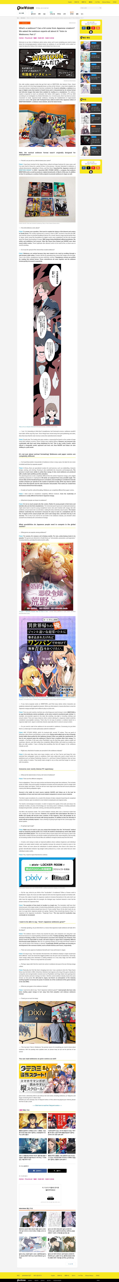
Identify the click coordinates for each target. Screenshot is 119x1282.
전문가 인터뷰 (50, 38)
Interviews (23, 18)
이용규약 (36, 1280)
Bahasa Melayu (106, 2)
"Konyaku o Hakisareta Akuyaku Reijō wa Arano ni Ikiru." (34, 611)
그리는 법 (52, 13)
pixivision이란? (26, 1275)
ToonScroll (29, 38)
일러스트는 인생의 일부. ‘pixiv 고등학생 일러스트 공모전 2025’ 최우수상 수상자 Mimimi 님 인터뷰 (32, 1256)
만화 (39, 13)
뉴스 (82, 13)
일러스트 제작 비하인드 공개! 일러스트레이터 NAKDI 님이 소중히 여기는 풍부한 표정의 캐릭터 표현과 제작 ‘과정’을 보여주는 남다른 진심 (61, 1256)
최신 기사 (24, 1110)
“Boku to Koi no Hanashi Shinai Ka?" (27, 426)
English (70, 2)
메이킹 (59, 13)
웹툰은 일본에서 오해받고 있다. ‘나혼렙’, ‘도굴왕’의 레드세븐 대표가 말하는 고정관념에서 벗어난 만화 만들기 (32, 1132)
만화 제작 (41, 38)
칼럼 (77, 13)
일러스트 (33, 13)
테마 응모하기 (38, 1275)
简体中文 (76, 2)
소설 (44, 13)
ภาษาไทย (97, 2)
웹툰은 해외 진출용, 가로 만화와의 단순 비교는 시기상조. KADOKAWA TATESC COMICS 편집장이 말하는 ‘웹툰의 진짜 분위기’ (61, 1157)
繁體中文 (84, 2)
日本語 (114, 2)
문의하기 (43, 1280)
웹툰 (35, 38)
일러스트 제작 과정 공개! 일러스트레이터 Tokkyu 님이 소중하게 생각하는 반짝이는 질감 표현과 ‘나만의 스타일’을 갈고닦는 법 (61, 1231)
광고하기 (49, 1280)
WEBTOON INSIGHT (25, 170)
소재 (64, 13)
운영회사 (30, 1280)
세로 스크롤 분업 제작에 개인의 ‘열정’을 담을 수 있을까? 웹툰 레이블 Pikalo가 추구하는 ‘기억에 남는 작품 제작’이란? (33, 1157)
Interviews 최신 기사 (26, 1208)
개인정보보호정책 (57, 1280)
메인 (18, 18)
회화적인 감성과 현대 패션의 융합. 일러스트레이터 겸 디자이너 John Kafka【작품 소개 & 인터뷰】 (32, 1231)
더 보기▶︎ (70, 1264)
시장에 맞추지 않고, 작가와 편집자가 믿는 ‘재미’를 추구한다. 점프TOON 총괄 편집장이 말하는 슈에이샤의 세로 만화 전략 (61, 1132)
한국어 (90, 2)
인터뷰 (72, 13)
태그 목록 (21, 13)
